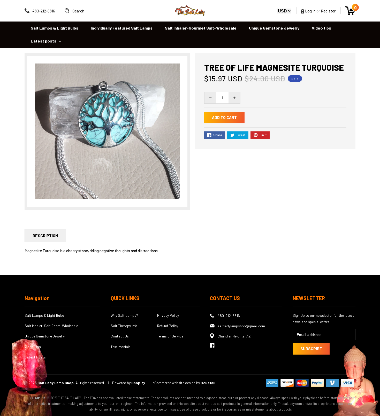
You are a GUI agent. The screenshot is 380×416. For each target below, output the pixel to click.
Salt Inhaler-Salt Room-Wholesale (51, 325)
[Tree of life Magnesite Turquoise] (107, 131)
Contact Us (120, 336)
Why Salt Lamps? (124, 315)
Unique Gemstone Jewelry (45, 336)
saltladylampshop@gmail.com (241, 326)
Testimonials (121, 346)
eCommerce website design (174, 382)
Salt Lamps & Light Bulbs (45, 315)
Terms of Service (170, 336)
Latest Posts (35, 357)
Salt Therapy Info (124, 325)
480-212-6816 (43, 10)
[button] (74, 10)
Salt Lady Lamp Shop (55, 382)
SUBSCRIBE (311, 348)
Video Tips (33, 346)
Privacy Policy (168, 315)
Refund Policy (167, 325)
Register (328, 10)
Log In (310, 10)
